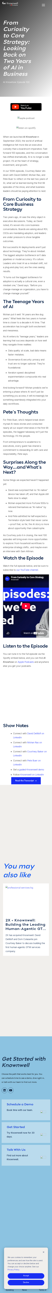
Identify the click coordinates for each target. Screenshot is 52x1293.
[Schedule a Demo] (41, 1110)
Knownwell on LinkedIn (32, 774)
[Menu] (43, 5)
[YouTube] (11, 1090)
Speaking (10, 1290)
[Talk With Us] (41, 1156)
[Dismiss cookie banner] (43, 1252)
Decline (26, 1282)
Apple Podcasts (26, 662)
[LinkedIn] (4, 1090)
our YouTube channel (27, 570)
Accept (26, 1276)
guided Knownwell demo (31, 769)
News (24, 1290)
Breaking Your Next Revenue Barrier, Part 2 (24, 925)
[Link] (10, 4)
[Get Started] (41, 1133)
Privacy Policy (13, 1270)
